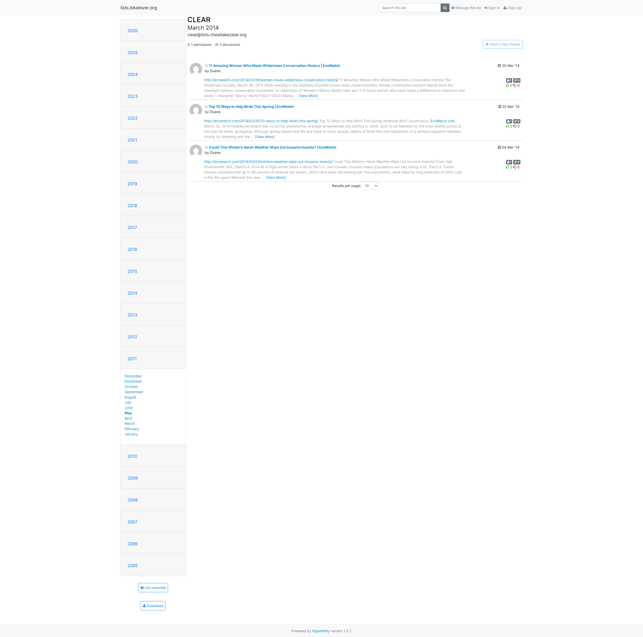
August (130, 397)
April (128, 418)
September (134, 392)
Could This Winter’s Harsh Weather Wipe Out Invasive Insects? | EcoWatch (272, 147)
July (128, 402)
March (130, 423)
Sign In (494, 8)
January (131, 434)
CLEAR (198, 19)
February (132, 429)
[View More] (308, 96)
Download (154, 606)
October (131, 386)
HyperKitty (321, 631)
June (129, 407)
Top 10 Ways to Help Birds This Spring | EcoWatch (251, 106)
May (128, 413)
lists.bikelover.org (139, 7)
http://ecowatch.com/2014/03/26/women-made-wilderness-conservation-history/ (271, 80)
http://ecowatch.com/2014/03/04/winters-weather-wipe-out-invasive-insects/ (268, 161)
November (133, 381)
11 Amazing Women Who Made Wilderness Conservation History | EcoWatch (274, 65)
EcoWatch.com (443, 121)
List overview (154, 587)
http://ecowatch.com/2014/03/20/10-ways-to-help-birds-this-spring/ (261, 121)
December (133, 376)
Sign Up (514, 8)
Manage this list (467, 8)
